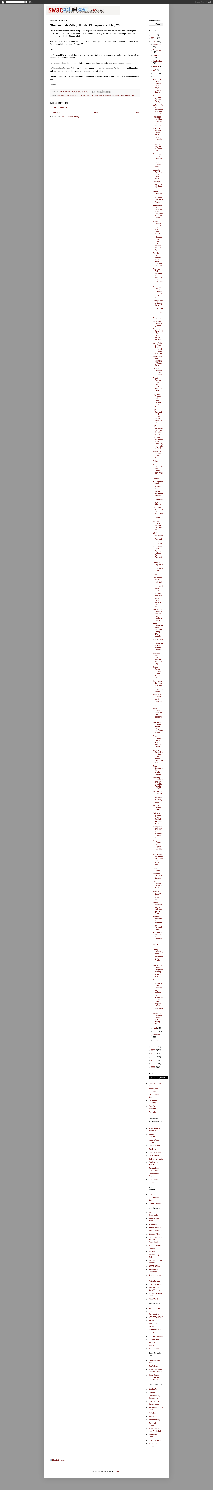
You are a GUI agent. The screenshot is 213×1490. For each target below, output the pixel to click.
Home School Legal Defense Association (154, 1377)
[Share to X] (103, 91)
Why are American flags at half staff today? (158, 525)
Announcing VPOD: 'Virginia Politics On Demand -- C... (158, 553)
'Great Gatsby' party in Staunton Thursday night (157, 672)
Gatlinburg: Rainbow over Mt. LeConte (157, 371)
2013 (153, 42)
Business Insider (155, 1231)
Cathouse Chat (154, 1392)
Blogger (117, 1471)
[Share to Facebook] (106, 91)
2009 (153, 1057)
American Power (155, 1308)
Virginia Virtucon (155, 1284)
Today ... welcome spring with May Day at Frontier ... (158, 908)
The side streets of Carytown (158, 876)
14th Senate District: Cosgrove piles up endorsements (158, 971)
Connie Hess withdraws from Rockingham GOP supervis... (158, 259)
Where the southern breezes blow (157, 454)
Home (95, 113)
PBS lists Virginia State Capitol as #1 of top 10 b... (158, 818)
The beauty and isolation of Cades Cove (157, 361)
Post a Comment (60, 108)
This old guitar (156, 945)
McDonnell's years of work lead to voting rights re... (158, 109)
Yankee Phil (153, 1183)
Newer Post (55, 113)
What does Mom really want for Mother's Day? (157, 658)
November (157, 50)
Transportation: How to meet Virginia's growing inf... (157, 832)
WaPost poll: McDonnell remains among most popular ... (158, 859)
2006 (153, 1067)
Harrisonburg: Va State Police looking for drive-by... (157, 243)
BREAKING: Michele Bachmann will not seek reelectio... (158, 135)
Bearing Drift (153, 1224)
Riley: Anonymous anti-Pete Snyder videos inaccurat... (158, 1002)
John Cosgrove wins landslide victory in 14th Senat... (158, 629)
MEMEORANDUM (156, 1317)
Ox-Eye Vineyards (156, 1159)
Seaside (156, 478)
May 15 (101, 95)
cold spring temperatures (65, 95)
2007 (153, 1064)
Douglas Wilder (155, 1234)
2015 (153, 35)
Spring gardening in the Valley (157, 99)
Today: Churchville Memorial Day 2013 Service (158, 197)
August (156, 66)
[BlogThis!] (101, 91)
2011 (153, 1050)
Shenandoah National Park (124, 95)
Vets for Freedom (155, 1203)
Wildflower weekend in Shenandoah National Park (157, 923)
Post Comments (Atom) (70, 117)
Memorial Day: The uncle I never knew (157, 174)
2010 (153, 1053)
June (155, 73)
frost (76, 95)
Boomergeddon (155, 1227)
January (156, 1040)
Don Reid (152, 1149)
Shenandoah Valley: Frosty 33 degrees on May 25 (157, 292)
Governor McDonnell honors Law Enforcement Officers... (158, 497)
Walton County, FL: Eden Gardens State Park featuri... (157, 227)
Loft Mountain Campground (88, 95)
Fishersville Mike (155, 1152)
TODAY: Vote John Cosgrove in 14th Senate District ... (158, 644)
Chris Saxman (154, 1146)
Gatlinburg (157, 318)
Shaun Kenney (154, 1420)
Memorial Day (110, 95)
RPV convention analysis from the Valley (158, 430)
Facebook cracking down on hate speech (157, 121)
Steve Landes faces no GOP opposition (157, 713)
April (155, 1028)
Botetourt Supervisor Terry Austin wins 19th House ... (158, 741)
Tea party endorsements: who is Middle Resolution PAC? (158, 783)
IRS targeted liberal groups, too (158, 485)
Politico (151, 1321)
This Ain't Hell (154, 1340)
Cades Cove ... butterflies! (158, 312)
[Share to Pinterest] (109, 91)
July (155, 70)
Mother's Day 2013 (158, 564)
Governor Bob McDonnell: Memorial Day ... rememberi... (158, 276)
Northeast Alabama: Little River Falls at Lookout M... (158, 400)
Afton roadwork (157, 869)
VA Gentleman (154, 1281)
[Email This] (98, 91)
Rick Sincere (154, 1416)
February (156, 1035)
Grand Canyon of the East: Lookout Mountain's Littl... (158, 384)
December (157, 45)
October (156, 56)
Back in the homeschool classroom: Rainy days (157, 796)
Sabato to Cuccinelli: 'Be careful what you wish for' (158, 334)
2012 (153, 1047)
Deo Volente (153, 1366)
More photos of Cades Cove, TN (158, 303)
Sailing (155, 461)
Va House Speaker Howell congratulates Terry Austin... (158, 727)
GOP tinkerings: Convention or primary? (158, 538)
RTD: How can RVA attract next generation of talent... (158, 600)
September (157, 61)
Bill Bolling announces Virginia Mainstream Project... (158, 512)
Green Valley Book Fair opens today (158, 571)
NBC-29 (152, 1251)
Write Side (153, 1443)
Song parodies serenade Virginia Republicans (158, 846)
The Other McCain (156, 1336)
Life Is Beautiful (155, 1156)
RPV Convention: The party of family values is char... (157, 416)
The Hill (152, 1333)
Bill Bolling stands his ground (158, 323)
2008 (153, 1060)
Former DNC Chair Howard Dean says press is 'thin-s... (158, 86)
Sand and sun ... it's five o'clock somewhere (158, 469)
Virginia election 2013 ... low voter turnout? (157, 895)
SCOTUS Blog (154, 1266)
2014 (153, 38)
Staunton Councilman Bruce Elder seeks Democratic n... (158, 756)
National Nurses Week (157, 807)
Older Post (135, 113)
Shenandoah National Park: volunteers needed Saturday (157, 985)
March (156, 1031)
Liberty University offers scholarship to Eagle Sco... (158, 956)
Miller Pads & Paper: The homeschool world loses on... (158, 348)
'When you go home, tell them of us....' (157, 185)
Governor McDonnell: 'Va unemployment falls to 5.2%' (158, 443)
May (155, 77)
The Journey (153, 1179)
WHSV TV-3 (153, 1299)
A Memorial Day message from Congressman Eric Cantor (158, 211)
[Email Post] (93, 91)
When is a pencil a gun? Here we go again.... (157, 700)
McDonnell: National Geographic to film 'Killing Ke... (158, 1018)
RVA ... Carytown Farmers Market (158, 884)
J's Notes (152, 1413)
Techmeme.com (155, 1330)
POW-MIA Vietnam (156, 1194)
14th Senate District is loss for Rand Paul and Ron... (157, 615)
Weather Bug (154, 1349)
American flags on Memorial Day (157, 148)
